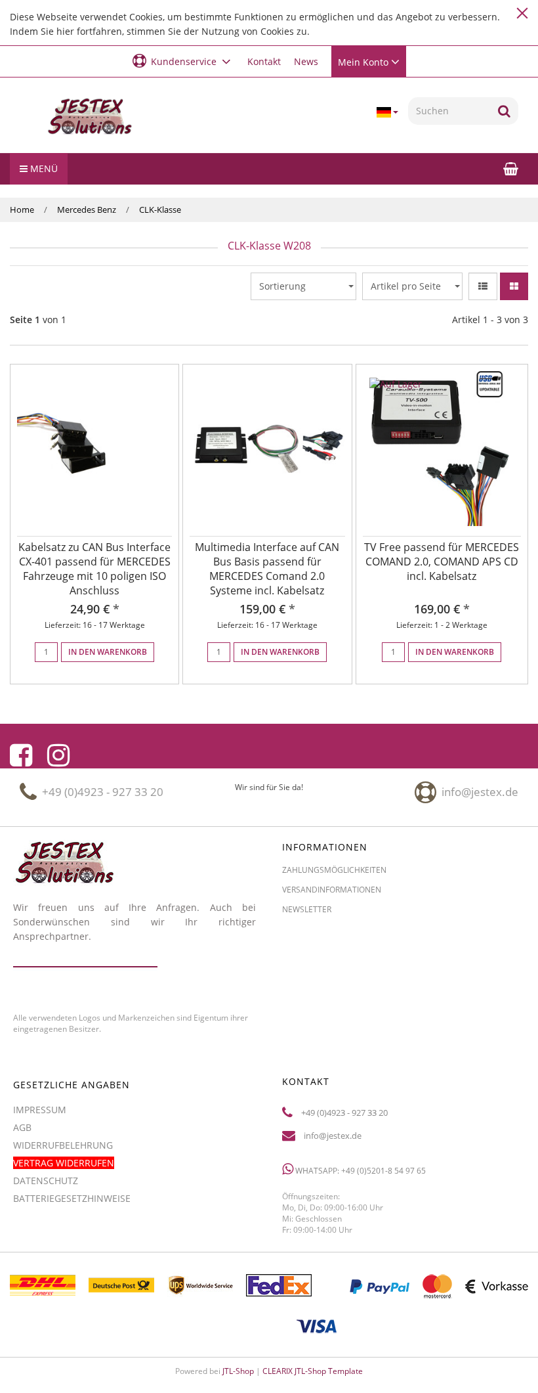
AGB (22, 1127)
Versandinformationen (331, 889)
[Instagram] (58, 755)
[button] (183, 61)
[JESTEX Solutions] (89, 117)
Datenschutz (45, 1180)
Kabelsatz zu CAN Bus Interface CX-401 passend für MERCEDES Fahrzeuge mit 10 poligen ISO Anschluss (94, 569)
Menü (43, 168)
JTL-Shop (238, 1371)
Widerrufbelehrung (63, 1145)
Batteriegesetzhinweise (72, 1198)
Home (22, 209)
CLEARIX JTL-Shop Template (312, 1371)
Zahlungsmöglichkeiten (334, 869)
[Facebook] (21, 755)
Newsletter (306, 909)
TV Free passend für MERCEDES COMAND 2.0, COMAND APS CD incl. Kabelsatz (441, 561)
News (306, 61)
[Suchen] (504, 111)
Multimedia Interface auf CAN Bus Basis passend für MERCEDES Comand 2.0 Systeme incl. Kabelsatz (267, 569)
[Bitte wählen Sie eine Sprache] (387, 112)
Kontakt (264, 61)
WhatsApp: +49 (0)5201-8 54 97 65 (359, 1170)
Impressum (39, 1109)
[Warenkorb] (510, 168)
